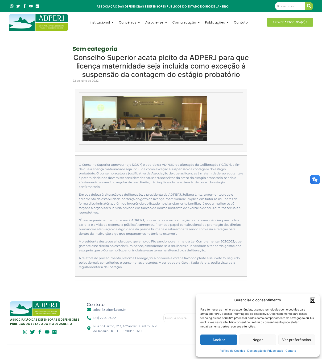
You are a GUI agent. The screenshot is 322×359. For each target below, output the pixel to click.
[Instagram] (12, 6)
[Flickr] (37, 6)
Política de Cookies (232, 350)
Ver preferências (296, 340)
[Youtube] (31, 6)
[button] (312, 300)
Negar (257, 340)
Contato (290, 350)
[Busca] (309, 6)
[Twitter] (18, 6)
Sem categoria (95, 49)
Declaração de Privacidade (265, 350)
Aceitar (218, 340)
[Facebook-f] (24, 6)
